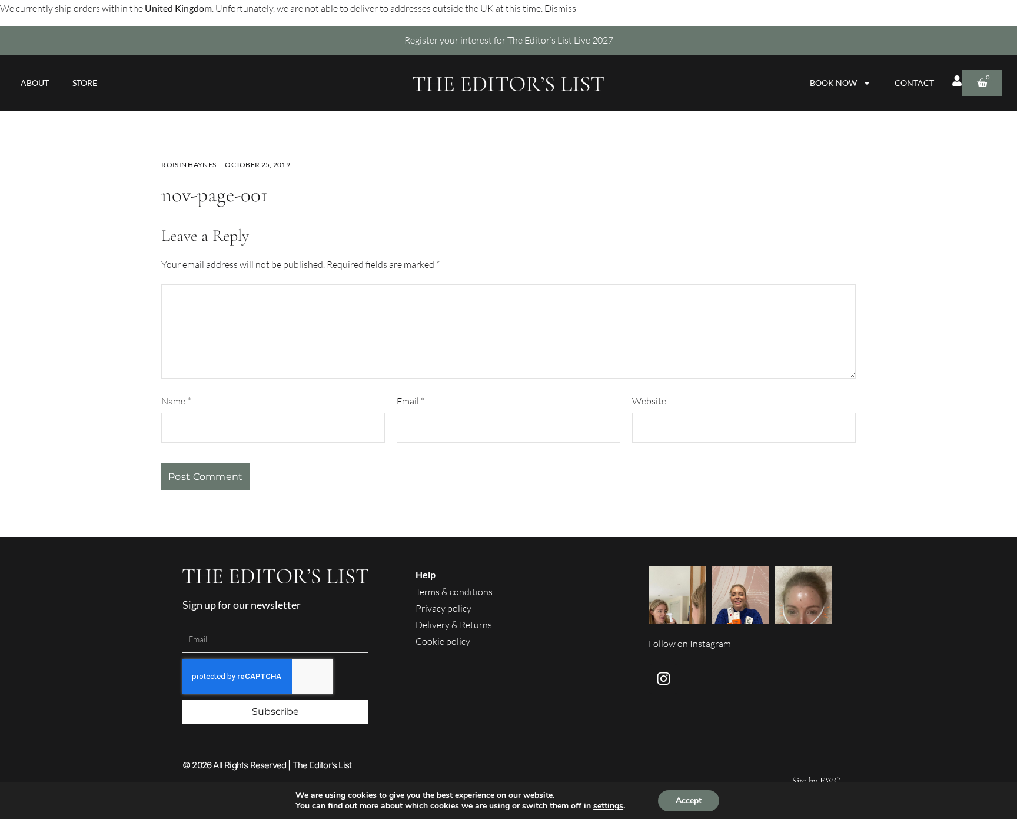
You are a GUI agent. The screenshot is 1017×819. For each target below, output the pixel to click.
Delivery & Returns (454, 625)
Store (84, 83)
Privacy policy (443, 608)
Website (649, 401)
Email (410, 401)
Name (176, 401)
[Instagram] (663, 679)
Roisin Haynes (188, 164)
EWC (830, 781)
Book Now (833, 83)
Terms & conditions (454, 592)
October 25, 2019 (257, 164)
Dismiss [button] (560, 8)
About (35, 83)
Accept (689, 800)
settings (608, 806)
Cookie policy (443, 641)
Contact (914, 83)
